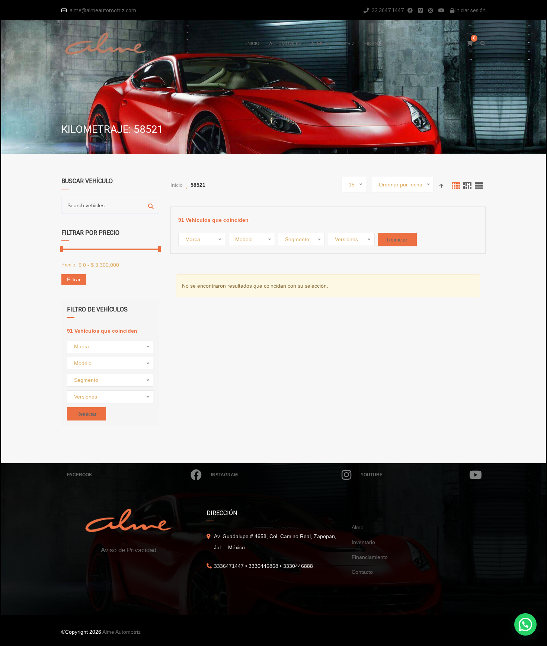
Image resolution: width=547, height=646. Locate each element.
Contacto (362, 572)
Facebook (79, 474)
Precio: (69, 265)
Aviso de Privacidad (128, 550)
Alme (358, 527)
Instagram (224, 474)
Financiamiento (370, 557)
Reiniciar (86, 414)
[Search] (151, 205)
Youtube (372, 474)
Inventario (363, 542)
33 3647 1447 (387, 10)
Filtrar (74, 279)
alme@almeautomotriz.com (103, 10)
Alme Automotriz (121, 632)
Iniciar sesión (470, 10)
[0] (470, 43)
